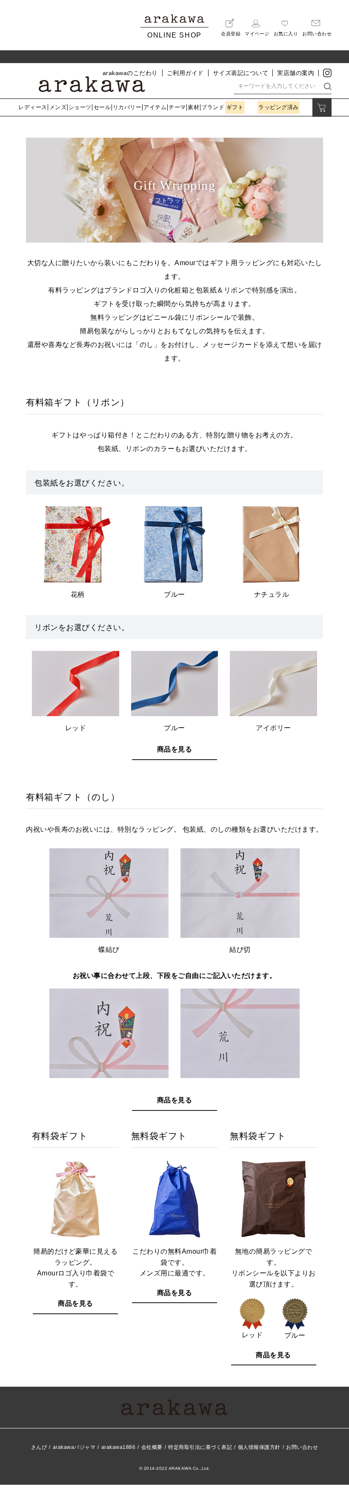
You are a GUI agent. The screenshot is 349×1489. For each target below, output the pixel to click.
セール (102, 107)
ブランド (212, 107)
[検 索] (328, 86)
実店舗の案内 (295, 72)
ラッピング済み (278, 107)
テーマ (177, 107)
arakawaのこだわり (130, 72)
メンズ (58, 107)
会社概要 (152, 1447)
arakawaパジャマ (74, 1447)
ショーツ (80, 107)
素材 (193, 107)
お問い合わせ (302, 1447)
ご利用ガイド (185, 72)
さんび (39, 1447)
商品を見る (174, 749)
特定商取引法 (200, 1447)
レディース (32, 107)
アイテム (154, 107)
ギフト (235, 107)
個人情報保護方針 (259, 1447)
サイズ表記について (241, 72)
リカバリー (127, 107)
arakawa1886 (118, 1447)
